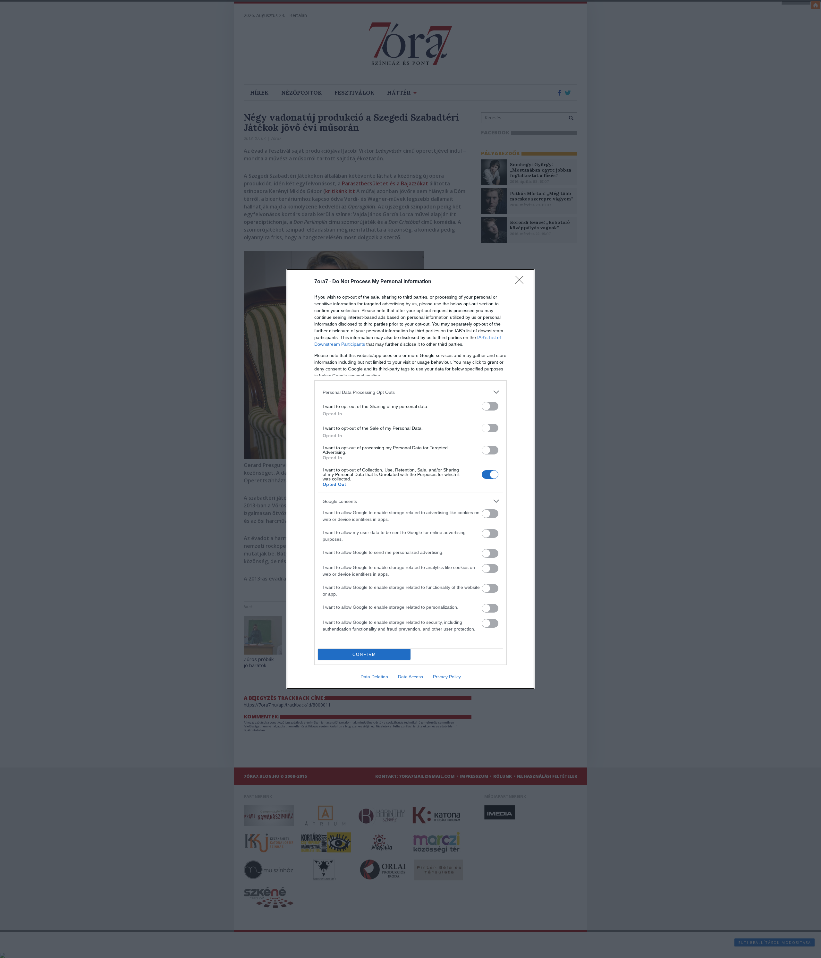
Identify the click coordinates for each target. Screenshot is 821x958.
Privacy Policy (447, 676)
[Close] (521, 282)
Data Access (410, 676)
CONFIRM (364, 654)
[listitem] (410, 392)
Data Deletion (374, 676)
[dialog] (410, 479)
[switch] (490, 406)
